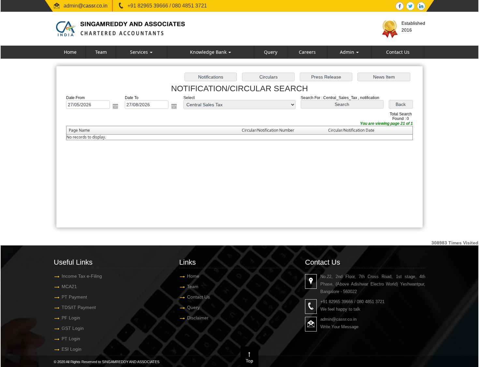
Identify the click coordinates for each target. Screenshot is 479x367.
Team (101, 52)
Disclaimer (198, 317)
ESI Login (71, 349)
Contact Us (398, 52)
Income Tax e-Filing (82, 276)
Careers (307, 52)
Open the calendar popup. (115, 106)
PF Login (71, 317)
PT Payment (74, 297)
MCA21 (69, 286)
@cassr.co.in (93, 5)
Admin (348, 52)
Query (270, 52)
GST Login (73, 328)
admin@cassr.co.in (338, 319)
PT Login (71, 338)
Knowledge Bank (209, 52)
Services (139, 52)
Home (70, 52)
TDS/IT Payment (79, 307)
